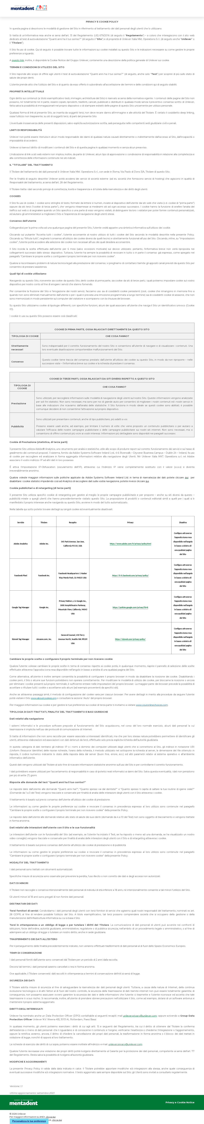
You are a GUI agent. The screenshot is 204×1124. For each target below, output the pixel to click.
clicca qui (50, 1117)
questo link (18, 60)
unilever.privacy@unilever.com (125, 1044)
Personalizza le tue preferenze (29, 1121)
